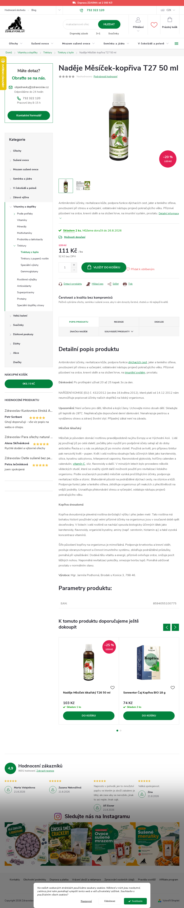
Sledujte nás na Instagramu (97, 816)
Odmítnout (109, 901)
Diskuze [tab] (159, 321)
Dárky (16, 343)
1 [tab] (117, 730)
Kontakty (15, 879)
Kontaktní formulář (28, 115)
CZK (169, 10)
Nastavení (86, 901)
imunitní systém (135, 373)
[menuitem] (16, 43)
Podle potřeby (25, 213)
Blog (33, 10)
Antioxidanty (24, 286)
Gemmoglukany (29, 271)
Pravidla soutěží (147, 879)
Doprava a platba (59, 879)
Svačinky (113, 33)
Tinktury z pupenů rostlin (35, 258)
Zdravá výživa (21, 197)
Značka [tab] (79, 331)
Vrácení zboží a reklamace (86, 879)
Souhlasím (137, 901)
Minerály (21, 226)
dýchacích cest (137, 362)
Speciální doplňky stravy (30, 305)
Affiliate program (168, 879)
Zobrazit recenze (45, 770)
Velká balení (20, 315)
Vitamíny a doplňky (24, 206)
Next (175, 627)
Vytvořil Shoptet (171, 900)
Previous (166, 627)
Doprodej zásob (79, 33)
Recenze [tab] (119, 321)
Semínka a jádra (22, 178)
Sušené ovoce (21, 160)
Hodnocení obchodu (15, 10)
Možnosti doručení (74, 237)
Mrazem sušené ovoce (25, 169)
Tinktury (21, 245)
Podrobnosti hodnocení (105, 76)
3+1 (98, 33)
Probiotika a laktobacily (30, 239)
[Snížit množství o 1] (74, 269)
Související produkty (117, 331)
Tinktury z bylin (30, 252)
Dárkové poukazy (23, 334)
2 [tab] (120, 730)
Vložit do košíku (106, 267)
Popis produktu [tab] (78, 321)
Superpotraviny (25, 292)
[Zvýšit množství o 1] (74, 265)
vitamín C (79, 464)
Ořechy (17, 151)
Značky (17, 362)
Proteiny (21, 299)
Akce (16, 353)
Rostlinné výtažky (27, 279)
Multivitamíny (24, 233)
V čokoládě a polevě (24, 188)
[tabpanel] (89, 680)
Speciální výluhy (29, 265)
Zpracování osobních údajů (119, 879)
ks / (29, 383)
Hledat (109, 24)
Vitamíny (22, 220)
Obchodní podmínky (34, 879)
